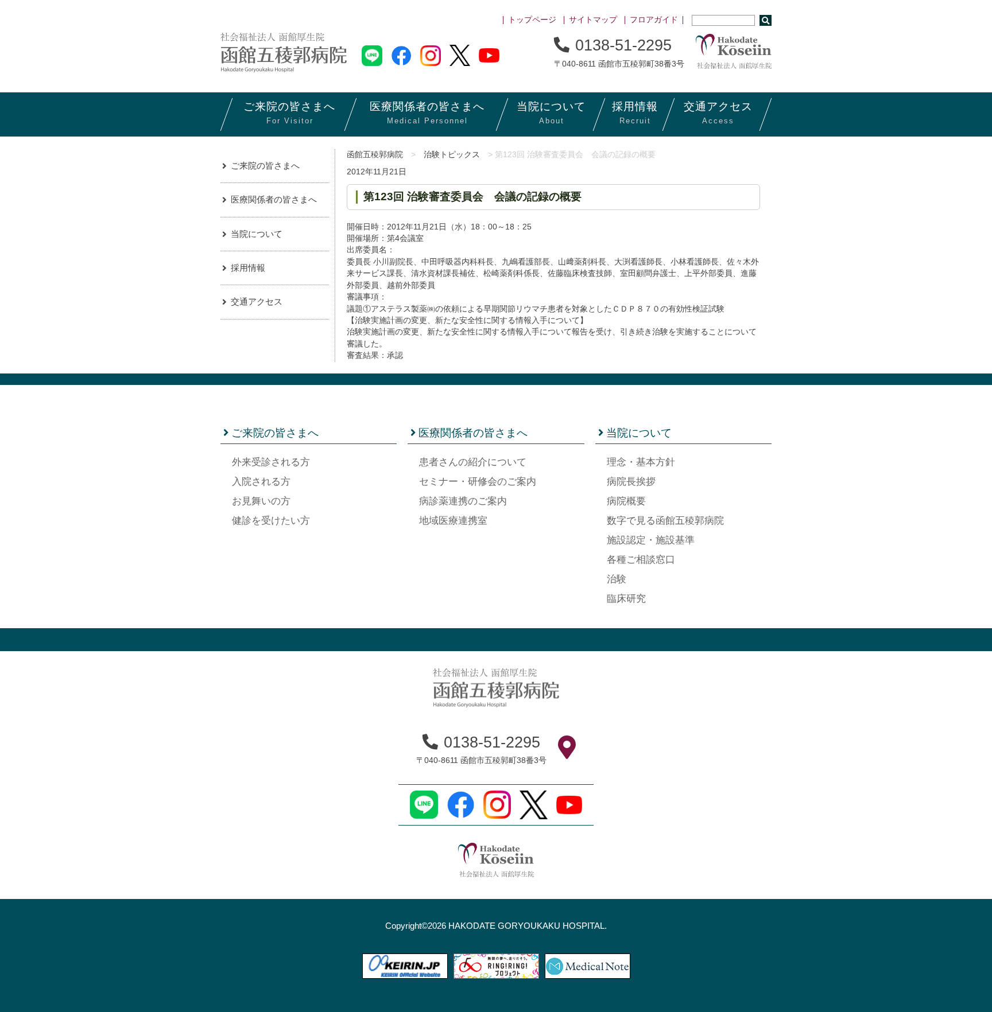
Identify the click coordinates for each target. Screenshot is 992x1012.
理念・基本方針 (641, 462)
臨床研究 (626, 598)
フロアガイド (654, 19)
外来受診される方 (271, 462)
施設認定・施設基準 (651, 540)
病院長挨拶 (631, 481)
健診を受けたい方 (271, 520)
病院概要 (626, 501)
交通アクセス (256, 301)
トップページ (532, 19)
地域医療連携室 (453, 520)
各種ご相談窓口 (641, 559)
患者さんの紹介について (472, 462)
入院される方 (261, 481)
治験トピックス (452, 154)
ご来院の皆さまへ (265, 165)
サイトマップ (593, 19)
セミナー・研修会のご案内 (477, 481)
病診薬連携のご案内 (463, 501)
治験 (616, 579)
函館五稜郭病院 (375, 154)
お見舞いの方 (261, 501)
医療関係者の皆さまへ (274, 199)
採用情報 (248, 268)
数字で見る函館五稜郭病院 (665, 520)
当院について (256, 234)
